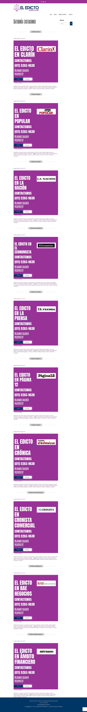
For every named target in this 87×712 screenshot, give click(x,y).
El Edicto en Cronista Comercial (35, 492)
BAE (37, 626)
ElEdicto (15, 88)
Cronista (45, 558)
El (56, 485)
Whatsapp (27, 145)
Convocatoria (23, 86)
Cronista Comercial (28, 556)
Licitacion (54, 86)
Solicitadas (21, 87)
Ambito (33, 694)
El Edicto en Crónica (36, 425)
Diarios (55, 14)
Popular (20, 153)
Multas (34, 88)
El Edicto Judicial (45, 86)
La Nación (52, 218)
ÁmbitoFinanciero (39, 694)
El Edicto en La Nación (35, 161)
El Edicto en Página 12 (35, 358)
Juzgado (50, 86)
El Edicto (39, 86)
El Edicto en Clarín (36, 32)
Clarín (19, 86)
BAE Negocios (21, 625)
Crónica (25, 484)
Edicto (46, 87)
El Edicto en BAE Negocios (35, 566)
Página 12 (21, 416)
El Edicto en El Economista (35, 228)
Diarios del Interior (62, 14)
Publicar (43, 88)
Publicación (38, 88)
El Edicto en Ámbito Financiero (35, 634)
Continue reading (19, 83)
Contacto (70, 14)
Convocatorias (38, 87)
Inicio (51, 14)
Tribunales (26, 87)
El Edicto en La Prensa (35, 292)
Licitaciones (16, 87)
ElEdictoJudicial (20, 88)
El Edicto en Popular (36, 94)
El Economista (38, 282)
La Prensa (52, 349)
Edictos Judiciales (33, 86)
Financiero (35, 695)
